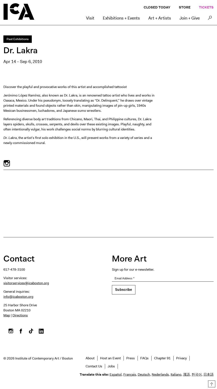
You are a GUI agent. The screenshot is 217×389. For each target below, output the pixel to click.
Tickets (206, 7)
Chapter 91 (162, 358)
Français (129, 374)
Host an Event (110, 358)
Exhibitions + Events (121, 18)
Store (185, 7)
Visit (90, 18)
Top (211, 383)
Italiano (176, 374)
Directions (20, 315)
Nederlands (160, 374)
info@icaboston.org (18, 296)
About (90, 358)
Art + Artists (159, 18)
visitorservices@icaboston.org (26, 283)
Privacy (181, 358)
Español (116, 374)
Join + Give (189, 18)
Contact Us (94, 366)
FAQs (144, 358)
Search (210, 19)
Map (6, 315)
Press (130, 358)
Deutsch (144, 374)
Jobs (111, 366)
